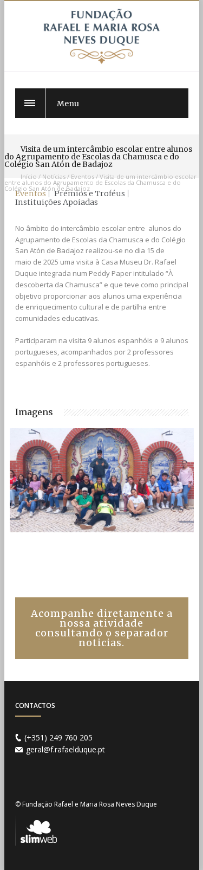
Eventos (82, 176)
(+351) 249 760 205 (58, 737)
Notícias (54, 176)
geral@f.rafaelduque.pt (65, 749)
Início (29, 176)
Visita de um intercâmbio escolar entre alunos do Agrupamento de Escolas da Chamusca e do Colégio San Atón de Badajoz (100, 182)
